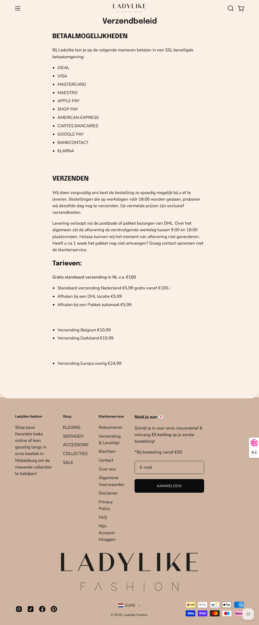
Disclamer (108, 493)
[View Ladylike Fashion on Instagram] (19, 609)
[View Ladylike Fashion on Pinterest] (54, 609)
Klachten (107, 451)
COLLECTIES (75, 453)
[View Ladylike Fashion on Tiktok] (30, 609)
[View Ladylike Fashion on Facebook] (42, 609)
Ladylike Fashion (135, 615)
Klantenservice (111, 416)
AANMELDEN (169, 485)
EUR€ (130, 605)
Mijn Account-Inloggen (107, 532)
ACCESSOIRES (77, 445)
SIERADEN (73, 436)
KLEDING (71, 427)
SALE (68, 462)
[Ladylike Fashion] (129, 8)
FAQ (103, 517)
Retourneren (110, 427)
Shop (67, 416)
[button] (230, 8)
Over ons (107, 469)
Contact (106, 460)
